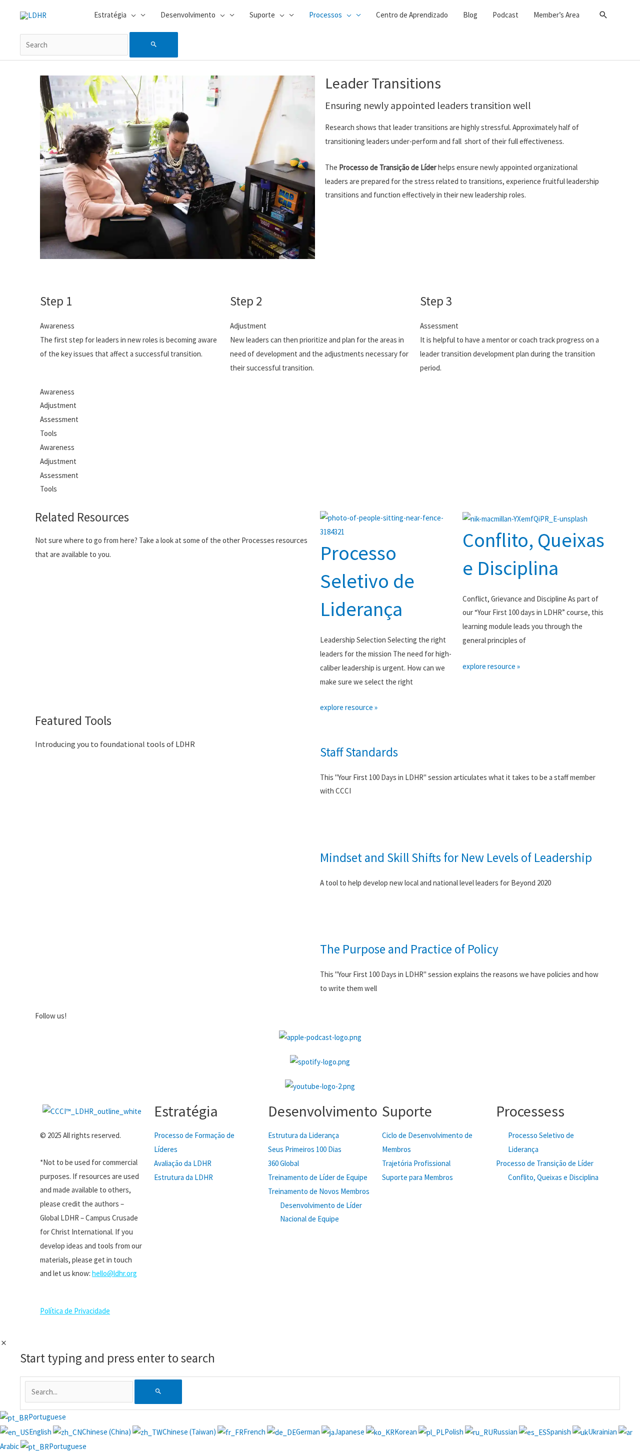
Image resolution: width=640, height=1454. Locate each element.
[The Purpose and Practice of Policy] (332, 924)
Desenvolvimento (323, 1111)
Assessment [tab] (59, 419)
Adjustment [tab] (58, 405)
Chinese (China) (107, 1431)
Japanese (350, 1431)
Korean (406, 1431)
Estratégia (186, 1111)
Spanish (559, 1431)
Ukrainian (603, 1431)
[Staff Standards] (332, 727)
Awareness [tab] (57, 391)
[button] (603, 15)
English (41, 1431)
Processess (530, 1111)
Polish (454, 1431)
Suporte (407, 1111)
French (255, 1431)
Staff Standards (359, 752)
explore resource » (349, 707)
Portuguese (47, 1417)
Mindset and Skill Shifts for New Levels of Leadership (456, 858)
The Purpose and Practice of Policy (409, 949)
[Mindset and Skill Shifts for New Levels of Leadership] (332, 832)
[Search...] (79, 1391)
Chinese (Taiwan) (190, 1431)
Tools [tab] (48, 433)
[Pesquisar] (158, 1392)
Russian (506, 1431)
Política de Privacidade (75, 1311)
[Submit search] (154, 45)
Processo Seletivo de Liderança (367, 581)
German (309, 1431)
